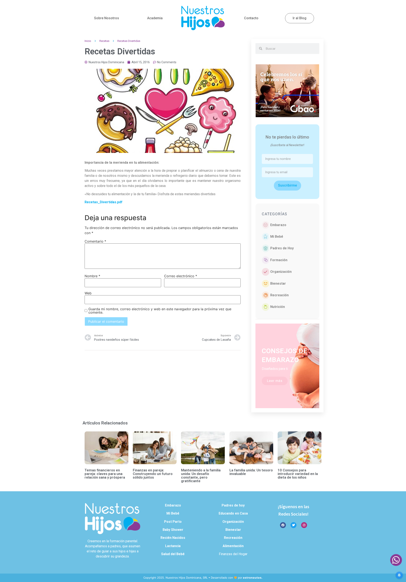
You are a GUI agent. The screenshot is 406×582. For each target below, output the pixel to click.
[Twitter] (293, 525)
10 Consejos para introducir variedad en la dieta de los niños (298, 473)
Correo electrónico (180, 276)
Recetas (104, 41)
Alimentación (233, 546)
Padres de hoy (233, 505)
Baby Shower (173, 530)
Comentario (95, 241)
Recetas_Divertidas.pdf (103, 202)
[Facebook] (283, 525)
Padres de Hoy (282, 248)
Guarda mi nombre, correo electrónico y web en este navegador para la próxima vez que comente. (159, 310)
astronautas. (253, 577)
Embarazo (278, 225)
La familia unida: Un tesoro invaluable (251, 472)
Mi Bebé (276, 237)
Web (88, 293)
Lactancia (173, 546)
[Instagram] (304, 525)
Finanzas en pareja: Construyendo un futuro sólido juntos (153, 473)
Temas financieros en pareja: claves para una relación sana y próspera (105, 473)
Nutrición (277, 307)
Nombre (92, 276)
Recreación (279, 295)
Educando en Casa (233, 513)
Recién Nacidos (172, 538)
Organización (281, 272)
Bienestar (278, 283)
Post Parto (173, 522)
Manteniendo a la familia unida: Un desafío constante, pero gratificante (201, 475)
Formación (278, 260)
